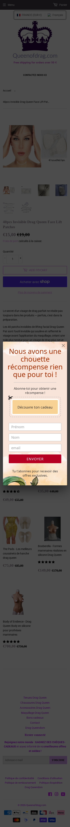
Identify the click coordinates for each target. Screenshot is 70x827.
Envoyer (35, 459)
